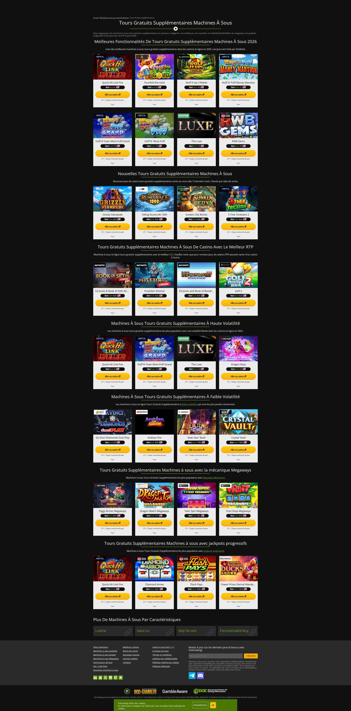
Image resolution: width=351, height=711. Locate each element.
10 (198, 87)
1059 (240, 589)
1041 (156, 589)
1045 (198, 589)
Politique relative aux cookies (165, 662)
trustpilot (121, 676)
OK (213, 705)
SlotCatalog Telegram (192, 674)
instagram (110, 676)
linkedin (95, 676)
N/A (115, 219)
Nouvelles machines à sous (105, 670)
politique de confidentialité (164, 658)
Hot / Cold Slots (100, 666)
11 (240, 87)
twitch (116, 676)
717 (157, 515)
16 (240, 146)
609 (157, 442)
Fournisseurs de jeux (102, 662)
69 (114, 442)
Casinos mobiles (130, 658)
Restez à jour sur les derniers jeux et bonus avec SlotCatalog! (216, 648)
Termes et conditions (162, 654)
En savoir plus (200, 705)
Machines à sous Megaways (106, 658)
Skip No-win (187, 631)
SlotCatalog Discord (200, 674)
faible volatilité (189, 404)
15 (198, 146)
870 (240, 515)
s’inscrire (251, 655)
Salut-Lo (143, 631)
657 (115, 515)
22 (240, 369)
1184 (198, 442)
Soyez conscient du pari (115, 100)
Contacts (127, 662)
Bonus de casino (130, 651)
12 (114, 146)
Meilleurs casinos (131, 647)
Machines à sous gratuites (105, 651)
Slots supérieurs (100, 647)
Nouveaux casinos (131, 654)
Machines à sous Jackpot (104, 654)
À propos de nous (160, 651)
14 (156, 146)
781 (198, 515)
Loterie (100, 631)
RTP (171, 254)
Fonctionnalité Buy (234, 631)
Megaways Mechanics (214, 477)
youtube (100, 676)
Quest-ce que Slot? (163, 647)
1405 (240, 442)
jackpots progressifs (213, 550)
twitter (105, 676)
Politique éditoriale (161, 666)
